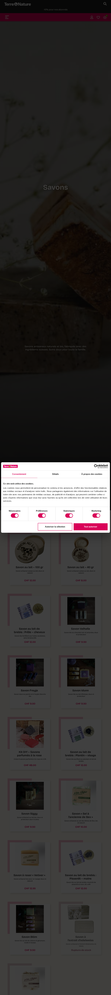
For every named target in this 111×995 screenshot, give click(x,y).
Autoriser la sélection (55, 526)
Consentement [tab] (19, 474)
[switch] (42, 515)
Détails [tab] (55, 474)
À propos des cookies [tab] (91, 474)
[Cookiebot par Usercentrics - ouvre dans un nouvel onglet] (96, 466)
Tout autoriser (90, 526)
